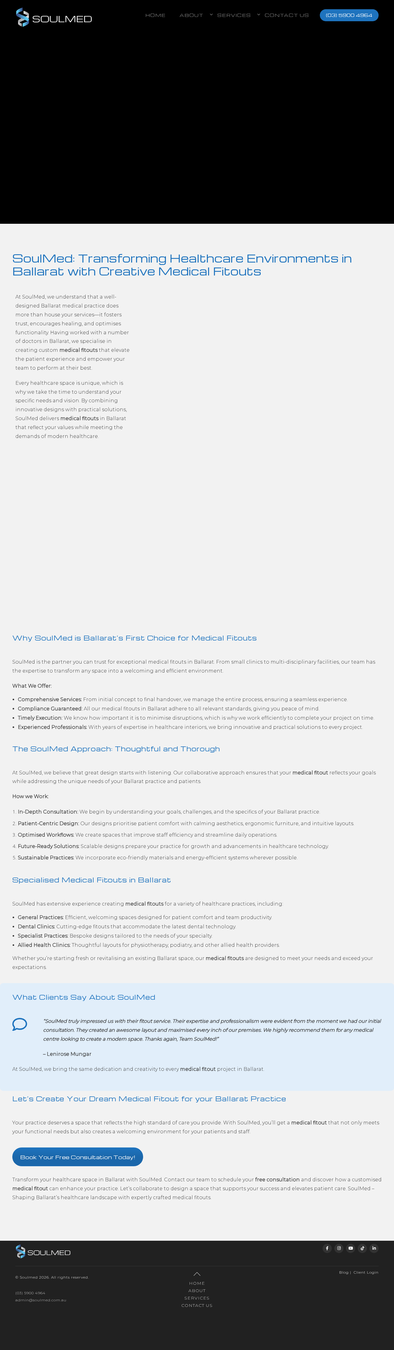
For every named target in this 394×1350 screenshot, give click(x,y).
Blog (344, 1272)
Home (155, 15)
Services (197, 1298)
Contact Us (287, 15)
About (197, 1290)
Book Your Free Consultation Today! (77, 1156)
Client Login (366, 1272)
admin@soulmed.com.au (40, 1300)
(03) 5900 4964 (349, 15)
